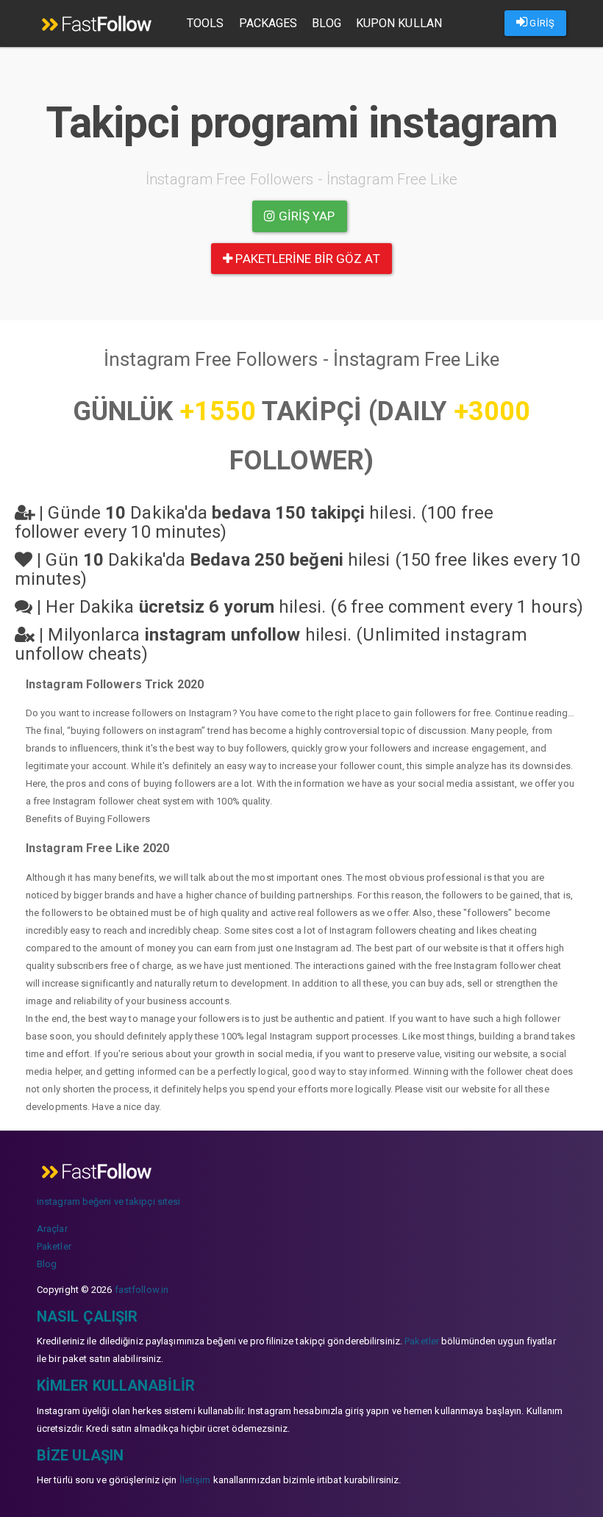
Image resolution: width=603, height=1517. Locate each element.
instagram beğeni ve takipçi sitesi (108, 1201)
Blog (326, 23)
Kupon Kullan (399, 23)
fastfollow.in (141, 1289)
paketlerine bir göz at (305, 258)
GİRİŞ (540, 23)
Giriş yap (305, 216)
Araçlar (52, 1228)
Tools (205, 23)
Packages (268, 23)
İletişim (195, 1479)
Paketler (54, 1246)
